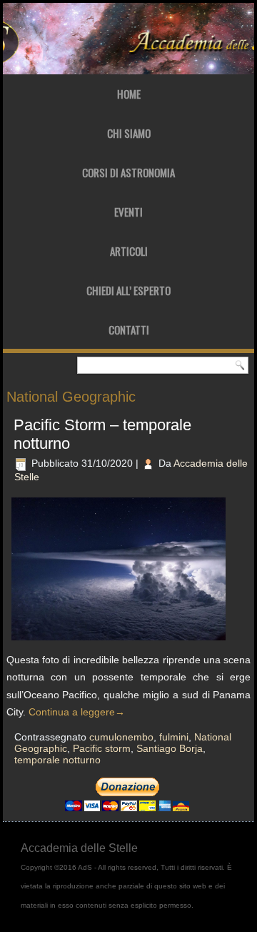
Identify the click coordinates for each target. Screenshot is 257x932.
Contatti (129, 329)
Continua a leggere (77, 712)
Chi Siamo (129, 133)
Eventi (128, 211)
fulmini (173, 737)
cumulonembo (121, 737)
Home (129, 93)
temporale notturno (57, 759)
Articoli (129, 251)
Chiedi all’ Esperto (128, 290)
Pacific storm (102, 748)
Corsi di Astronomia (128, 172)
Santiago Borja (169, 748)
